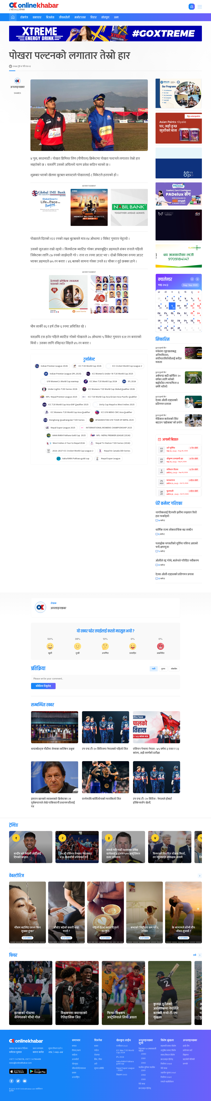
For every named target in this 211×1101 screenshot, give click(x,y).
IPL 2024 (120, 1057)
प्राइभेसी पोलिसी (189, 1059)
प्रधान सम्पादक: (38, 1048)
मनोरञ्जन (80, 17)
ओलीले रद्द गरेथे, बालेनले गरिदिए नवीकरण (177, 560)
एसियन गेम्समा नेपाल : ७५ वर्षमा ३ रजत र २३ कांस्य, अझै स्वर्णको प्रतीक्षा (156, 751)
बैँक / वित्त (98, 1059)
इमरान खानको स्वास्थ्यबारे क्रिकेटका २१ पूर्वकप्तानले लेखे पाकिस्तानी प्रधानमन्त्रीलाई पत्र (53, 803)
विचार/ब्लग (76, 1050)
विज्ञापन (186, 1055)
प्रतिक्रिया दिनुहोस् (43, 686)
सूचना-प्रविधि (99, 1068)
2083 (143, 1079)
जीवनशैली (64, 17)
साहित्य (74, 1055)
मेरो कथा (142, 1084)
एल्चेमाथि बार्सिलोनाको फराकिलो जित (101, 799)
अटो (95, 1064)
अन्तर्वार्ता (75, 1059)
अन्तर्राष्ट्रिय (75, 1077)
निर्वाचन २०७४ (166, 1064)
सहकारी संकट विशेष (168, 1046)
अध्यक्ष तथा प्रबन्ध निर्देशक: (18, 1048)
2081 (143, 1058)
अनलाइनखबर (17, 87)
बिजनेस (50, 17)
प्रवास (74, 1073)
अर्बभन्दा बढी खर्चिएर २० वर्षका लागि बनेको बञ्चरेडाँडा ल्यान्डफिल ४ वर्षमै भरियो (168, 381)
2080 (143, 1054)
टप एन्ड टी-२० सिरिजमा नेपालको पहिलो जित (105, 749)
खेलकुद (105, 17)
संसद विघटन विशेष (168, 1055)
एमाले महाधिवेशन (167, 1082)
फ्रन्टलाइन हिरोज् (145, 1088)
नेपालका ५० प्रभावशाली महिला (147, 1050)
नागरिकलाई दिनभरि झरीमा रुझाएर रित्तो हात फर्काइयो (176, 514)
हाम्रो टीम (186, 1046)
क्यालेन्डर (165, 279)
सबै (194, 955)
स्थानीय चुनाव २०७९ (168, 1073)
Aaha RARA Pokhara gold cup (125, 1062)
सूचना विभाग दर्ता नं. (55, 1048)
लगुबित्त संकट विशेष (168, 1050)
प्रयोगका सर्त (187, 1050)
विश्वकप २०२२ (121, 1075)
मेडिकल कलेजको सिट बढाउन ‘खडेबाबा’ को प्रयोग (169, 421)
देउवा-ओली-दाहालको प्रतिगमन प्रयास (166, 402)
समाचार (37, 17)
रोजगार (97, 1055)
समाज (74, 1046)
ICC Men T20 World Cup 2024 (125, 1051)
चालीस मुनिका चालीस (147, 1067)
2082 (143, 1063)
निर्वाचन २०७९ (166, 1077)
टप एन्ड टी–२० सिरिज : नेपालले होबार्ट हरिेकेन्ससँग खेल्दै (152, 801)
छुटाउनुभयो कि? (161, 347)
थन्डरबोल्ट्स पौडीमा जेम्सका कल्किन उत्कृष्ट (52, 749)
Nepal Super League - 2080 (125, 1069)
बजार (96, 1046)
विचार (93, 17)
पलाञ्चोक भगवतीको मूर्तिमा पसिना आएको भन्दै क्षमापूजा (177, 545)
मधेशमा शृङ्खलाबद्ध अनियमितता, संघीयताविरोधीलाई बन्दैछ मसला (169, 357)
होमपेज (24, 17)
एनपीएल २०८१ (122, 1046)
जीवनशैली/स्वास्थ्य (79, 1068)
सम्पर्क (185, 1064)
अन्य (116, 17)
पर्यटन (96, 1050)
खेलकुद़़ (75, 1064)
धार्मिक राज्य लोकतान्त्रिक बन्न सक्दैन (174, 530)
